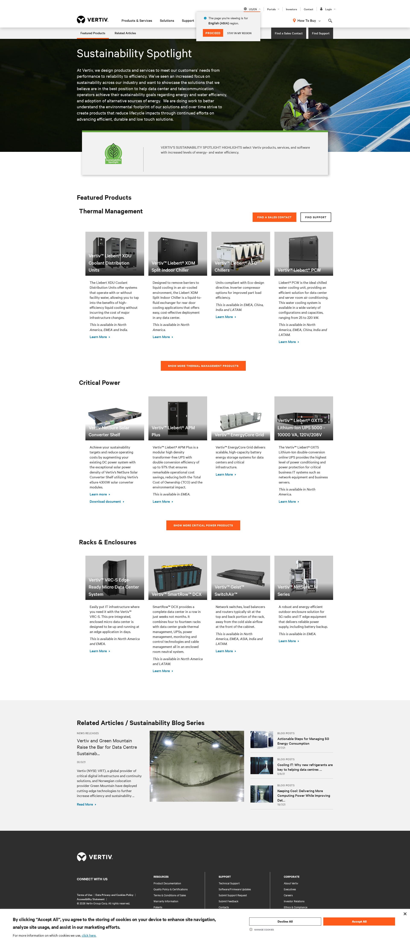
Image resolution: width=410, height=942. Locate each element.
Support (188, 20)
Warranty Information (166, 901)
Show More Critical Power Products (203, 525)
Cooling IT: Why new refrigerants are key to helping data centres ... (305, 767)
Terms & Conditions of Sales (170, 895)
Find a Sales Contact (289, 33)
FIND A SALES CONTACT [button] (274, 217)
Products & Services (137, 20)
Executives (290, 889)
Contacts (224, 907)
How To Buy (306, 20)
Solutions (167, 20)
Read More (85, 804)
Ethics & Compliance (295, 907)
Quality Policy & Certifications (171, 889)
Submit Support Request (233, 895)
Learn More (98, 336)
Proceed (213, 33)
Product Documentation (167, 883)
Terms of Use (84, 895)
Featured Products (93, 33)
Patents (158, 907)
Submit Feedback (229, 901)
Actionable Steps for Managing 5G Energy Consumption (303, 741)
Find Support (320, 33)
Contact (308, 9)
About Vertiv (291, 883)
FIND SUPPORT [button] (316, 217)
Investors (291, 9)
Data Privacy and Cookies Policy (114, 895)
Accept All (359, 921)
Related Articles (125, 33)
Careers (288, 895)
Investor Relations (294, 901)
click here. (89, 935)
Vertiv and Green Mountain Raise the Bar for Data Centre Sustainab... (107, 746)
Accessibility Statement (91, 899)
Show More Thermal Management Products (203, 366)
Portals (271, 9)
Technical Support (229, 883)
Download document (105, 501)
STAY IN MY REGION (239, 33)
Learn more (98, 494)
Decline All (285, 921)
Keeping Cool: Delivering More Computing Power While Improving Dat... (303, 795)
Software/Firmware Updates (235, 889)
